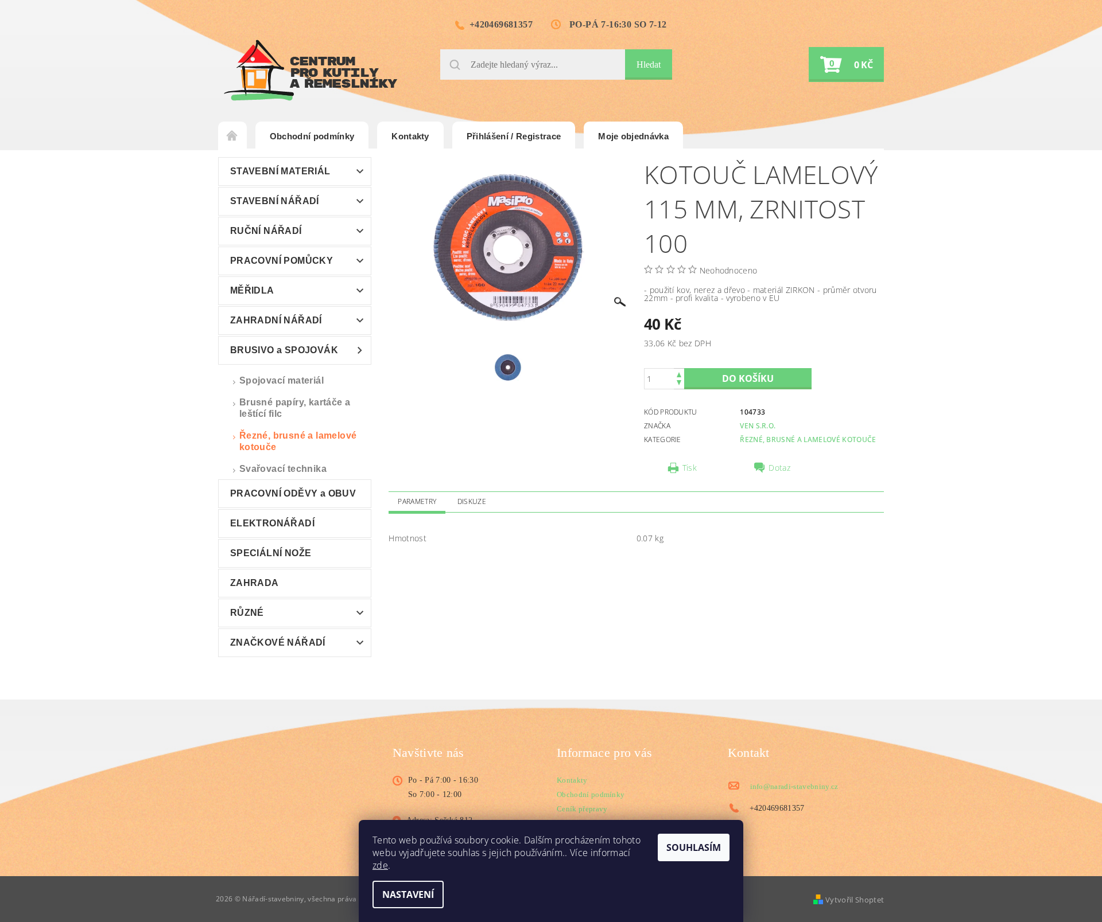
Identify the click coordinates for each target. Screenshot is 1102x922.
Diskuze (471, 501)
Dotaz (779, 468)
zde (380, 865)
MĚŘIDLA (252, 290)
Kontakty (410, 136)
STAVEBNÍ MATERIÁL (280, 171)
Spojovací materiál (281, 380)
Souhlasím (693, 847)
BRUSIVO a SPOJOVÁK (284, 350)
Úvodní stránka (232, 136)
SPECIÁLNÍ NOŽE (271, 553)
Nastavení (408, 894)
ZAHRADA (254, 583)
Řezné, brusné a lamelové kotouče (298, 441)
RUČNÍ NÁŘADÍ (266, 231)
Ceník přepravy (582, 808)
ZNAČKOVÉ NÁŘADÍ (277, 642)
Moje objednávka (633, 136)
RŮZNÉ (247, 613)
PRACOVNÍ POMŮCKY (281, 260)
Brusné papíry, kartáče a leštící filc (295, 408)
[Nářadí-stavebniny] (310, 70)
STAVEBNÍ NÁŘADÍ (274, 201)
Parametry (417, 501)
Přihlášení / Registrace (514, 136)
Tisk (689, 468)
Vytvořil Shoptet (854, 899)
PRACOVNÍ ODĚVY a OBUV (293, 493)
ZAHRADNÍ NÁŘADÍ (276, 320)
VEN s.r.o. (757, 426)
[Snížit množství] (679, 383)
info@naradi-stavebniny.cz (794, 786)
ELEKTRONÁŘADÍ (272, 523)
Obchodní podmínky (312, 136)
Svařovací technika (283, 469)
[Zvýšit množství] (679, 373)
